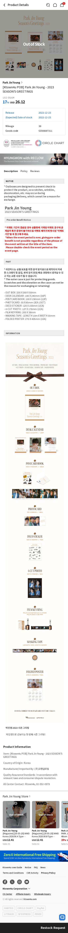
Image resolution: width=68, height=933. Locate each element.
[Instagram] (19, 882)
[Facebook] (5, 882)
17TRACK (9, 914)
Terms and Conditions (13, 872)
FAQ (36, 867)
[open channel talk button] (62, 917)
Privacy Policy (48, 872)
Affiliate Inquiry (23, 893)
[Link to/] (55, 5)
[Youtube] (26, 882)
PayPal (40, 908)
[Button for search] (48, 5)
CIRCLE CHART (25, 908)
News (43, 867)
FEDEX (38, 914)
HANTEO (8, 908)
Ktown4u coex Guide (12, 867)
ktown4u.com (30, 899)
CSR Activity (32, 872)
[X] (12, 882)
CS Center (7, 893)
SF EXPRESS (24, 914)
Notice (28, 867)
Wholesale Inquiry (42, 893)
